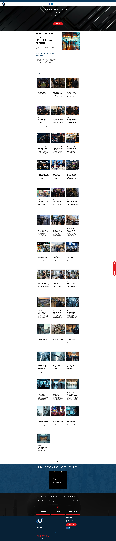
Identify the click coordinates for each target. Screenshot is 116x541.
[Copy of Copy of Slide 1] (56, 484)
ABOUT (54, 517)
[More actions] (48, 90)
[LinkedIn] (52, 4)
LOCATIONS (55, 522)
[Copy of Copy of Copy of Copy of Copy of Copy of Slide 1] (59, 484)
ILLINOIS (37, 533)
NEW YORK (42, 532)
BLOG (54, 530)
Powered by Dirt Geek (69, 539)
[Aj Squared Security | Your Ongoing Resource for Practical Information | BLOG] (3, 4)
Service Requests (11, 0)
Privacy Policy (58, 539)
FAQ (54, 528)
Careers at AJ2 (4, 0)
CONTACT (55, 524)
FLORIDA (37, 532)
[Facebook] (49, 4)
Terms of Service (63, 539)
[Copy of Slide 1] (55, 484)
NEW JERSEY (47, 532)
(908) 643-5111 (23, 0)
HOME (54, 515)
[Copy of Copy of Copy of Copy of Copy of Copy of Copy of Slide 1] (60, 484)
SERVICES (55, 519)
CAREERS (55, 526)
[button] (58, 23)
